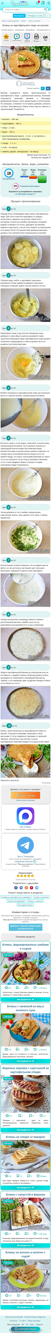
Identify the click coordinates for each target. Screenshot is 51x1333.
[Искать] (45, 9)
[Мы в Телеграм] (25, 845)
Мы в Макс (25, 826)
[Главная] (19, 3)
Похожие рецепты (7, 30)
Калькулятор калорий (14, 1316)
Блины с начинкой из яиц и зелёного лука (25, 1008)
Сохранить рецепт (27, 1329)
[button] (36, 40)
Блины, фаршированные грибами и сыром (25, 946)
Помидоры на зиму (35, 16)
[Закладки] (43, 3)
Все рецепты (19, 16)
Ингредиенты (19, 30)
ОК (27, 1324)
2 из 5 (22, 876)
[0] (29, 39)
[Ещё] (47, 16)
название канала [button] (24, 861)
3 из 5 (25, 876)
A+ (48, 88)
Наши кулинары (34, 1320)
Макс (32, 1324)
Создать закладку (27, 795)
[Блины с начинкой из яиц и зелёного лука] (25, 1029)
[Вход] (48, 3)
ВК (23, 1324)
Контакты (14, 1320)
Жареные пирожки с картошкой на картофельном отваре (25, 1070)
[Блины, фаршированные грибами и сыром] (25, 968)
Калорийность (30, 30)
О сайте (22, 1320)
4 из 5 (29, 876)
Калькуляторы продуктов (35, 1316)
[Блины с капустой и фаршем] (25, 1214)
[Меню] (2, 3)
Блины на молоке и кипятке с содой (26, 1254)
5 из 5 (32, 876)
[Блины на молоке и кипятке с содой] (25, 1275)
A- (42, 88)
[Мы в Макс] (25, 816)
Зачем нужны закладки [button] (25, 800)
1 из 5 (18, 876)
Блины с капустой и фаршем (25, 1194)
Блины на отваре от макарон (25, 1137)
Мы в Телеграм (26, 856)
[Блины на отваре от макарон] (25, 1156)
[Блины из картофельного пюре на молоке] (25, 63)
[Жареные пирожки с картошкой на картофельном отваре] (25, 1093)
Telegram (39, 1324)
